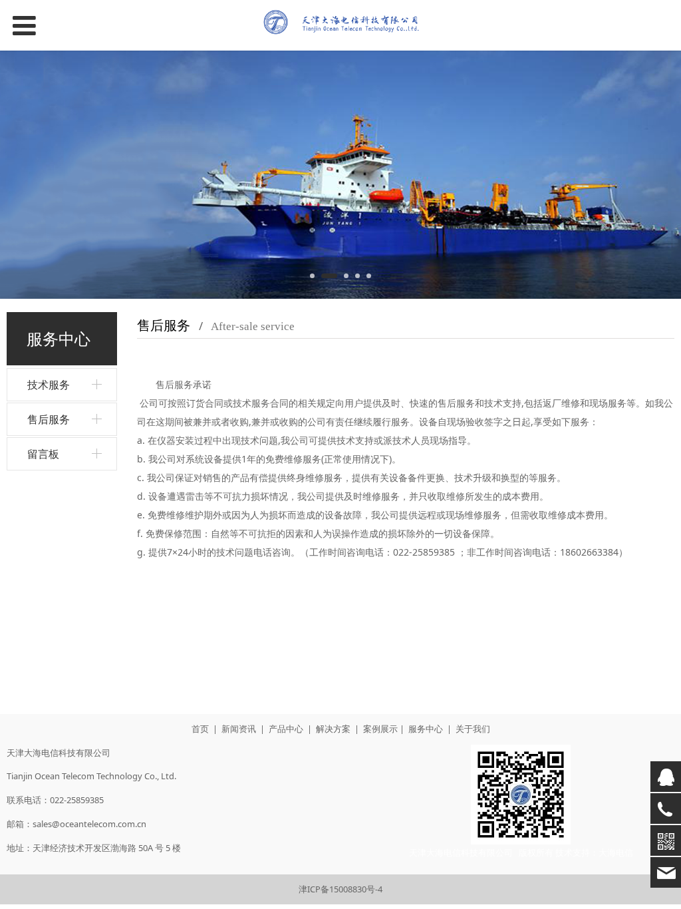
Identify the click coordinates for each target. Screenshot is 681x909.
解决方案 (333, 729)
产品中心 (286, 729)
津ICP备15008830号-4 (340, 889)
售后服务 (48, 419)
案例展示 (380, 729)
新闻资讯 (238, 729)
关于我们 (473, 729)
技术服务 (48, 384)
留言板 (43, 454)
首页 (200, 729)
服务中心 (425, 729)
